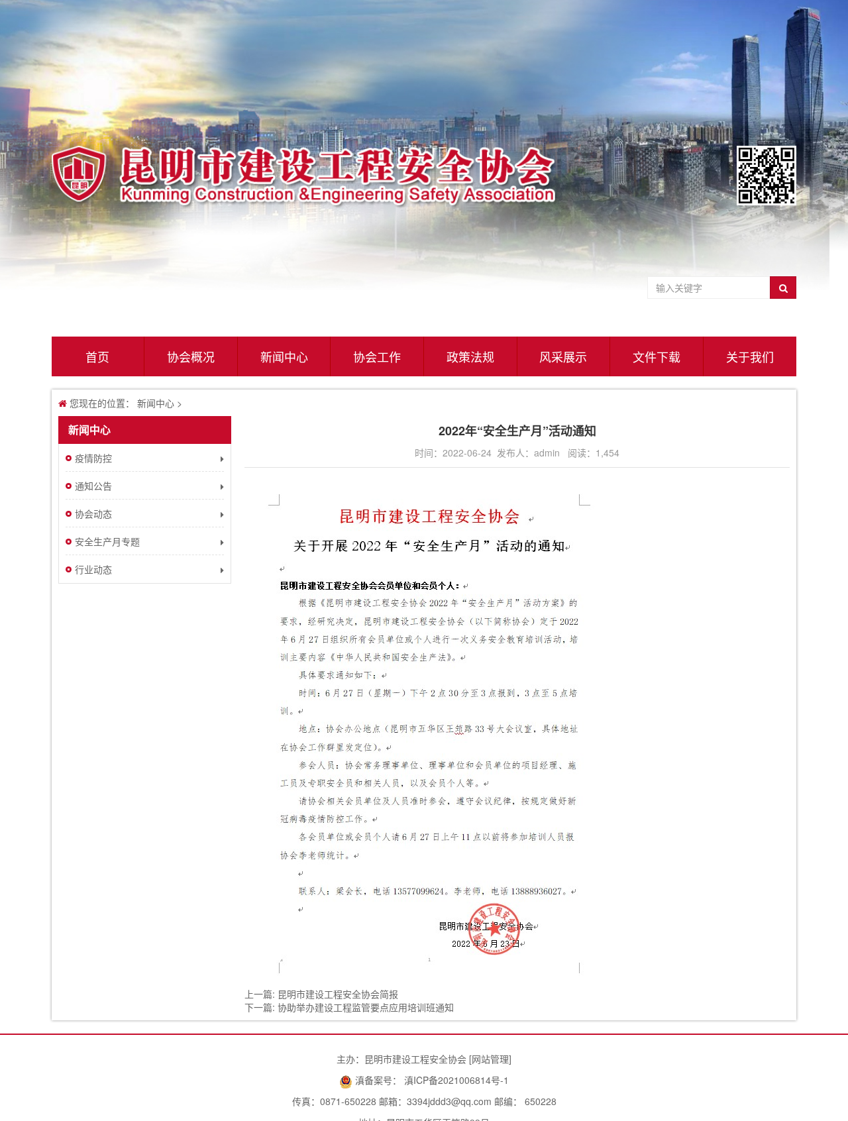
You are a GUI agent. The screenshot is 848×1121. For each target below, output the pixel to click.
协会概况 (191, 356)
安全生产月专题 (107, 541)
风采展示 (563, 356)
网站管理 (490, 1058)
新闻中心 (284, 356)
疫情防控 (93, 457)
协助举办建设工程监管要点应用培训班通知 (366, 1007)
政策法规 (470, 356)
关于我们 (750, 356)
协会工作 (377, 356)
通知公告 (93, 485)
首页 (97, 356)
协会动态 (93, 513)
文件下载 (656, 356)
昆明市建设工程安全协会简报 (338, 993)
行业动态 (93, 569)
